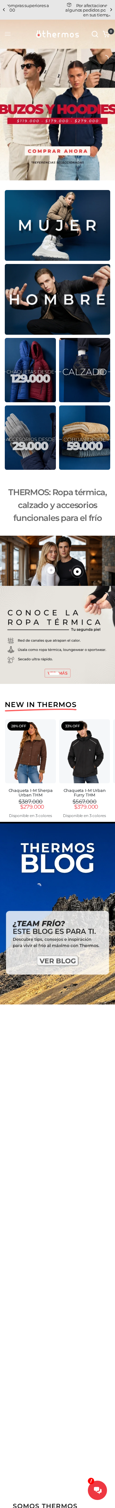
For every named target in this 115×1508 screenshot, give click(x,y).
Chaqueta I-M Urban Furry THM (85, 792)
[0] (105, 34)
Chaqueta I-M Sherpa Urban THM (31, 792)
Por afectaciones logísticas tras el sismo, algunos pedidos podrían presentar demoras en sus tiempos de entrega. (57, 10)
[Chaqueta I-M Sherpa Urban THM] (30, 751)
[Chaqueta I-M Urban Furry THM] (84, 751)
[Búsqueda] (94, 34)
